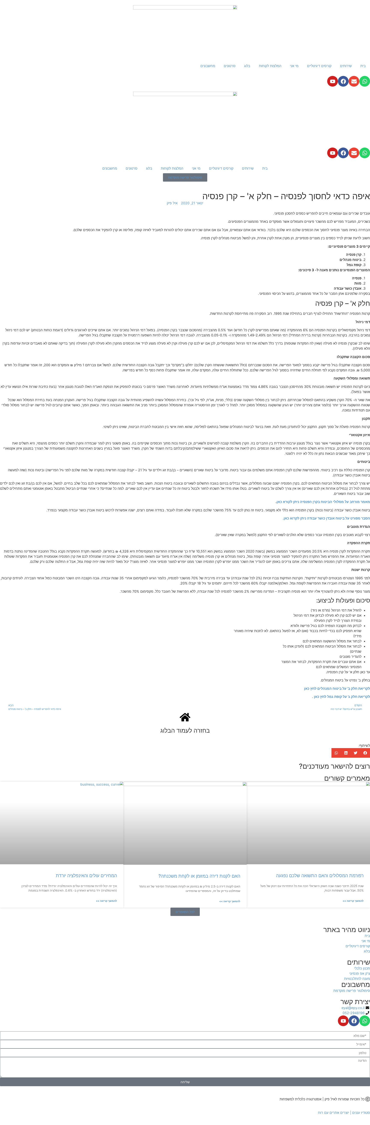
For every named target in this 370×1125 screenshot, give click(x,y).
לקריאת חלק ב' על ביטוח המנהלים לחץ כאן (337, 688)
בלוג (247, 66)
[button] (365, 753)
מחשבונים (207, 66)
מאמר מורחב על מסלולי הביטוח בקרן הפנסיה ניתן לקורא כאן (323, 502)
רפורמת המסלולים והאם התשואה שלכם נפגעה (320, 875)
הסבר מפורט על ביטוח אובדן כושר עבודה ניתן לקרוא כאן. (326, 518)
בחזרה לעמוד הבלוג (185, 730)
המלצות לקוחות (270, 66)
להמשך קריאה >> (353, 900)
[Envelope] (354, 81)
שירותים (346, 66)
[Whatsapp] (364, 81)
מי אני (294, 66)
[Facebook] (343, 81)
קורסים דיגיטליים (319, 66)
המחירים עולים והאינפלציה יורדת (86, 875)
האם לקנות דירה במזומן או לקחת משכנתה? (199, 876)
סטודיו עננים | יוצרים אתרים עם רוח (344, 1112)
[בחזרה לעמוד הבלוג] (185, 717)
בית (363, 66)
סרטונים (230, 66)
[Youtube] (332, 81)
